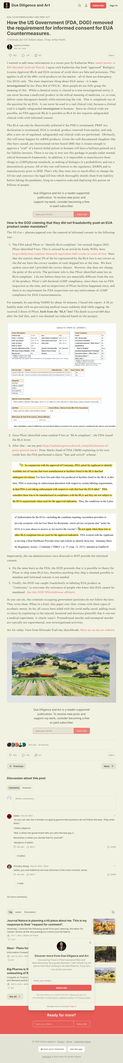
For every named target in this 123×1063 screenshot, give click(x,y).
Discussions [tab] (30, 912)
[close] (90, 942)
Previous (18, 766)
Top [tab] (10, 912)
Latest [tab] (18, 912)
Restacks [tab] (26, 787)
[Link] (2, 224)
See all (13, 996)
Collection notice (82, 1041)
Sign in (114, 5)
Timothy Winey (21, 866)
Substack (46, 1056)
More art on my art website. (97, 630)
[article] (61, 930)
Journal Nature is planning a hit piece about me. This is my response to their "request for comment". (47, 922)
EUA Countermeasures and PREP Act (28, 17)
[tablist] (20, 788)
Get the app (76, 1049)
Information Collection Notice (60, 997)
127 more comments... (17, 897)
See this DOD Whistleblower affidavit (51, 592)
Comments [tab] (14, 787)
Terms (69, 1041)
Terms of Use (76, 994)
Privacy (60, 1041)
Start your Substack (53, 1049)
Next (107, 766)
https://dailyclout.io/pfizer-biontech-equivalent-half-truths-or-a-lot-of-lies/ (59, 254)
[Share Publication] (86, 5)
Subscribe (98, 5)
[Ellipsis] (114, 815)
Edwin (17, 815)
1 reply (20, 883)
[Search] (79, 5)
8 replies (21, 855)
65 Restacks (43, 744)
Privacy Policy (84, 997)
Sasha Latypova (21, 45)
